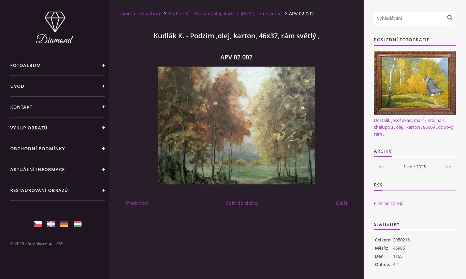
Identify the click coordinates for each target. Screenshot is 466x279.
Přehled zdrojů (389, 203)
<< (381, 167)
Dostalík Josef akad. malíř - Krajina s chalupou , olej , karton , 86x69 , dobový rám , (414, 127)
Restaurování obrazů (39, 190)
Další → (344, 203)
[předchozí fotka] (130, 125)
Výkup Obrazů (29, 128)
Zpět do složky (242, 203)
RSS (59, 244)
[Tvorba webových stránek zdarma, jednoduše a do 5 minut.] (50, 244)
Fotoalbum (25, 65)
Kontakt (21, 107)
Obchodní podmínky (37, 148)
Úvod (17, 86)
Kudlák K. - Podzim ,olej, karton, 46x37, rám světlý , (225, 13)
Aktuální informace (37, 169)
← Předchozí (133, 203)
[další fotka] (342, 125)
